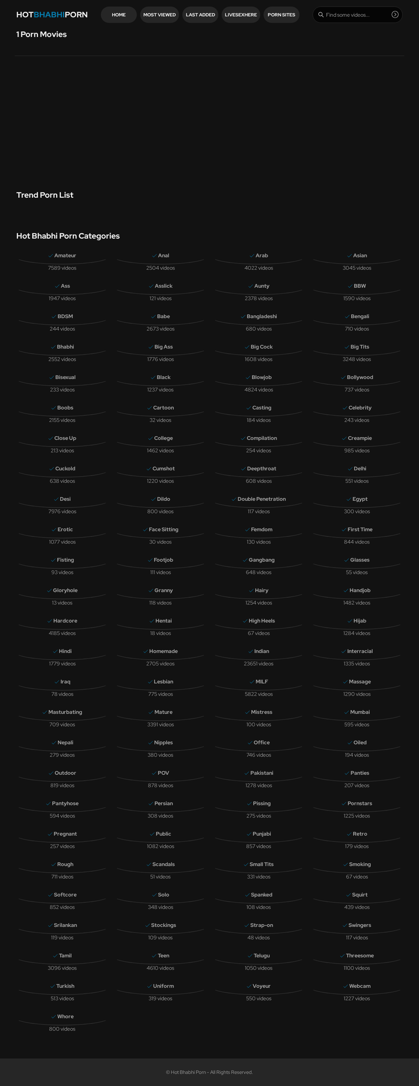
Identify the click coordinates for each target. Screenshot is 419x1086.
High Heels (262, 620)
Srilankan (65, 925)
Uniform (163, 986)
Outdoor (65, 772)
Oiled (360, 742)
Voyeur (262, 986)
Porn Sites (281, 15)
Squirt (360, 894)
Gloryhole (65, 590)
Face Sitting (163, 529)
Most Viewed (159, 15)
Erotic (65, 529)
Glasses (360, 559)
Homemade (163, 651)
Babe (163, 316)
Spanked (261, 894)
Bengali (360, 316)
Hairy (261, 590)
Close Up (65, 438)
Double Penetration (262, 499)
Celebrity (360, 407)
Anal (163, 255)
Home (119, 15)
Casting (261, 407)
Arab (262, 255)
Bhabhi (65, 346)
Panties (360, 772)
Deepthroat (261, 468)
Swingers (360, 925)
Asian (360, 255)
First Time (360, 529)
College (163, 438)
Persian (164, 803)
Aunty (261, 285)
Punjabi (262, 833)
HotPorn (52, 14)
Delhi (360, 468)
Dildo (163, 499)
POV (163, 772)
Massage (360, 681)
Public (163, 833)
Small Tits (262, 864)
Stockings (163, 925)
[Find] (395, 14)
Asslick (164, 285)
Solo (163, 894)
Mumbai (360, 712)
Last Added (200, 15)
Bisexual (65, 377)
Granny (164, 590)
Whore (65, 1016)
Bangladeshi (262, 316)
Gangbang (262, 559)
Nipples (163, 742)
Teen (163, 955)
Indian (261, 651)
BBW (360, 285)
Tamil (65, 955)
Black (164, 377)
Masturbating (65, 712)
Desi (65, 499)
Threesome (360, 955)
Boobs (65, 407)
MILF (262, 681)
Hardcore (65, 620)
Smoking (360, 864)
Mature (164, 712)
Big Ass (164, 346)
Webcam (360, 986)
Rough (65, 864)
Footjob (163, 559)
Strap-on (261, 925)
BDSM (65, 316)
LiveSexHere (241, 15)
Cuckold (65, 468)
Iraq (65, 681)
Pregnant (65, 833)
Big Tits (360, 346)
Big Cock (262, 346)
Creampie (360, 438)
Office (262, 742)
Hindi (65, 651)
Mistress (261, 712)
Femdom (261, 529)
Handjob (360, 590)
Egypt (360, 499)
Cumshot (164, 468)
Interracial (360, 651)
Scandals (164, 864)
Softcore (65, 894)
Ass (65, 285)
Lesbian (163, 681)
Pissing (262, 803)
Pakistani (261, 772)
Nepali (65, 742)
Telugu (262, 955)
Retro (360, 833)
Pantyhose (65, 803)
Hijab (360, 620)
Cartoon (163, 407)
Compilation (262, 438)
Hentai (163, 620)
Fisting (65, 559)
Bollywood (360, 377)
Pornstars (360, 803)
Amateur (65, 255)
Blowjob (262, 377)
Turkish (65, 986)
